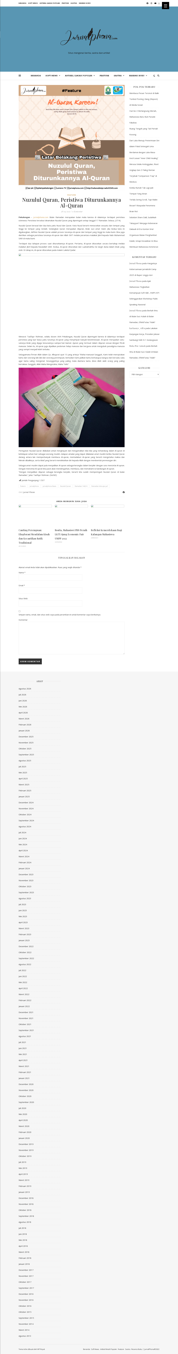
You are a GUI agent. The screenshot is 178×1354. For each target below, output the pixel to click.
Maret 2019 (24, 1180)
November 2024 (26, 808)
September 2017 (26, 1288)
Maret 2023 (24, 928)
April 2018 (23, 1246)
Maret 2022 (24, 994)
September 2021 (26, 1030)
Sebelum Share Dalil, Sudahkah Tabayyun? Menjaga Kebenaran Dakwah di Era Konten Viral (143, 223)
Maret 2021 (24, 1066)
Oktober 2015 (25, 1312)
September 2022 (26, 958)
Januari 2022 (24, 1006)
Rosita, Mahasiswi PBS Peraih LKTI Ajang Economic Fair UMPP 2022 (71, 534)
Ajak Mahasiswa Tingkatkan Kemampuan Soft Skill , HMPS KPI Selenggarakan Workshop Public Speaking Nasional (144, 293)
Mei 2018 (23, 1240)
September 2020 (26, 1102)
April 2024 (23, 850)
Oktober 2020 (25, 1096)
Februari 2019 (25, 1186)
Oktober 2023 (25, 886)
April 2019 (23, 1174)
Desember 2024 (26, 802)
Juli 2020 (22, 1108)
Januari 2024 (24, 868)
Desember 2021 (26, 1012)
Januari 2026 (24, 730)
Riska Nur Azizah (137, 346)
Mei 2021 (23, 1054)
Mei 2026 (23, 706)
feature (23, 486)
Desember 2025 (26, 736)
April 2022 (23, 988)
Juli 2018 (22, 1228)
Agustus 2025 (25, 760)
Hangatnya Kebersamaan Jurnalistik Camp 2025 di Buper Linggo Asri (143, 269)
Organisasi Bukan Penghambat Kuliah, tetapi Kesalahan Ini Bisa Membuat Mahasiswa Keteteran (143, 241)
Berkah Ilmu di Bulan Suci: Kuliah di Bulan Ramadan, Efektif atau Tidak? (143, 316)
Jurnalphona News (49, 486)
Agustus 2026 (25, 688)
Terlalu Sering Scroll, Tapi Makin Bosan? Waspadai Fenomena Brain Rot (143, 205)
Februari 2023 (25, 934)
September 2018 (26, 1216)
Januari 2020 (24, 1138)
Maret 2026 (24, 718)
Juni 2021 (23, 1048)
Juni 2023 (23, 910)
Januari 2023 (24, 940)
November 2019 (26, 1150)
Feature (65, 3)
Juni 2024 (23, 838)
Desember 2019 (26, 1144)
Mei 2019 (23, 1168)
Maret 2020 (24, 1126)
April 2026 (23, 712)
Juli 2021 (22, 1042)
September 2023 (26, 892)
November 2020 (26, 1090)
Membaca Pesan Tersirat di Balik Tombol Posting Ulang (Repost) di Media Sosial (144, 99)
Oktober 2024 (25, 814)
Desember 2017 (26, 1270)
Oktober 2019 (25, 1156)
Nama (22, 572)
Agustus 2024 (25, 826)
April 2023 (23, 922)
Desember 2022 (26, 946)
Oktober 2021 (25, 1024)
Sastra (74, 3)
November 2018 (26, 1204)
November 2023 (26, 880)
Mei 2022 (23, 982)
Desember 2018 (26, 1198)
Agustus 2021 (25, 1036)
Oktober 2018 (25, 1210)
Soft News (33, 3)
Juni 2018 (23, 1234)
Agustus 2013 (25, 1336)
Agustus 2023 (25, 898)
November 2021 (26, 1018)
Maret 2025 (24, 784)
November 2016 (26, 1300)
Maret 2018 (24, 1252)
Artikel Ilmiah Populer (50, 3)
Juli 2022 (22, 970)
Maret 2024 (24, 856)
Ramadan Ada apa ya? (99, 486)
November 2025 (26, 742)
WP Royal (41, 1349)
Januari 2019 (24, 1192)
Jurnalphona (34, 486)
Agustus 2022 (25, 964)
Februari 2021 (25, 1072)
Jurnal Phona (29, 492)
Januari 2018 (24, 1264)
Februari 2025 (25, 790)
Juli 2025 (22, 766)
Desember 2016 (26, 1294)
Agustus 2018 (25, 1222)
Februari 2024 (25, 862)
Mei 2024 (23, 844)
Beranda (22, 3)
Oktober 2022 (25, 952)
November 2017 (26, 1276)
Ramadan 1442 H (81, 486)
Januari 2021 (24, 1078)
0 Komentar (77, 211)
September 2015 (26, 1318)
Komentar (23, 619)
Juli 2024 (22, 832)
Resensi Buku (85, 3)
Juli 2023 (22, 904)
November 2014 (26, 1324)
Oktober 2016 (25, 1306)
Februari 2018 (25, 1258)
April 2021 (23, 1060)
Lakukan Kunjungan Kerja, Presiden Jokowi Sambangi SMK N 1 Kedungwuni (144, 334)
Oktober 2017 (25, 1282)
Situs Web (23, 598)
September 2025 (26, 754)
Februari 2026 (25, 724)
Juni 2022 (23, 976)
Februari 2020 (25, 1132)
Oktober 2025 (25, 748)
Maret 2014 (24, 1330)
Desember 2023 (26, 874)
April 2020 (23, 1120)
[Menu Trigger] (165, 5)
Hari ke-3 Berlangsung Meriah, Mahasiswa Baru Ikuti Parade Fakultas (143, 117)
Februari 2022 (25, 1000)
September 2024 (26, 820)
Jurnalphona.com (40, 217)
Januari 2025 (24, 796)
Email (22, 585)
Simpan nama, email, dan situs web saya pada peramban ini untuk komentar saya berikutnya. (60, 614)
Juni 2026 (23, 700)
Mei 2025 (23, 772)
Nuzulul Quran (65, 486)
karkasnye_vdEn (137, 328)
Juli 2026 (22, 694)
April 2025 (23, 778)
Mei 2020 (23, 1114)
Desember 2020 (26, 1084)
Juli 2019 (22, 1162)
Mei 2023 (23, 916)
